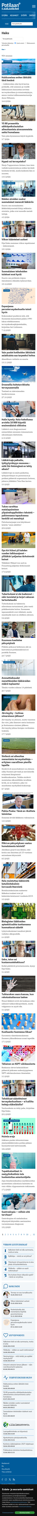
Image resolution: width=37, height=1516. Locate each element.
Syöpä (24, 15)
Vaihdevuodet (8, 145)
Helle (5, 624)
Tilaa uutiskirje (7, 1472)
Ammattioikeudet (9, 662)
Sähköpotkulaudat (9, 107)
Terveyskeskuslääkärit (11, 444)
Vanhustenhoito (9, 336)
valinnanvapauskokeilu (11, 403)
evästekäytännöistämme (18, 1502)
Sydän (5, 15)
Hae (7, 23)
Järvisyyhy (7, 697)
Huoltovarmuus (8, 369)
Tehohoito (7, 255)
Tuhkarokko (8, 978)
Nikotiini (7, 1155)
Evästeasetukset (8, 1513)
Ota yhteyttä (6, 1469)
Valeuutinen (7, 795)
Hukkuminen (7, 61)
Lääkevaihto (7, 905)
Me (3, 1466)
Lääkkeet (6, 865)
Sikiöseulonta (8, 1048)
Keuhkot (14, 15)
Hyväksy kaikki (25, 1513)
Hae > (4, 49)
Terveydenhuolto (9, 183)
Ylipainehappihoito (10, 491)
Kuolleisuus (7, 1016)
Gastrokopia (8, 1196)
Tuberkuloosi (8, 578)
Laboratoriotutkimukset (11, 1120)
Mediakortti (5, 1463)
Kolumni (6, 223)
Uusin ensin (20, 43)
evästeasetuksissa (25, 1506)
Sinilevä (6, 740)
